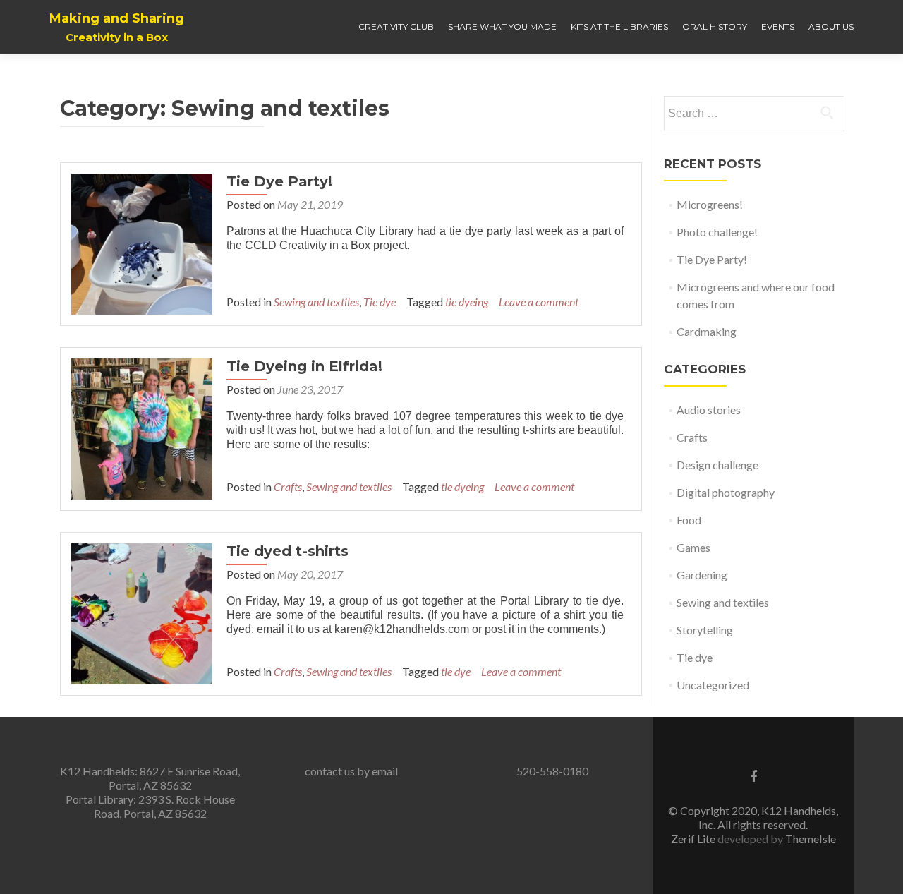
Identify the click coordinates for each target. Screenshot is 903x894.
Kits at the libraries (619, 26)
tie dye (456, 671)
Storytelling (705, 629)
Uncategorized (713, 684)
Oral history (714, 26)
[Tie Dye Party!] (141, 242)
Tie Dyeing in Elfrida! (304, 366)
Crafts (288, 486)
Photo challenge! (717, 231)
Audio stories (709, 409)
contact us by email (351, 771)
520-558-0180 (552, 771)
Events (777, 26)
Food (689, 519)
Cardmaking (707, 331)
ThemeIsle (810, 838)
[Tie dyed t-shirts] (141, 612)
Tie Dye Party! (279, 181)
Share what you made (502, 26)
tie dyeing (466, 301)
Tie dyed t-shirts (287, 551)
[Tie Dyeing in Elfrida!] (141, 427)
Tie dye (379, 301)
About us (831, 26)
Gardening (702, 574)
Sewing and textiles (316, 301)
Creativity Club (396, 26)
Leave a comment (538, 301)
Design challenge (717, 464)
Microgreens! (710, 204)
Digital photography (726, 492)
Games (693, 547)
